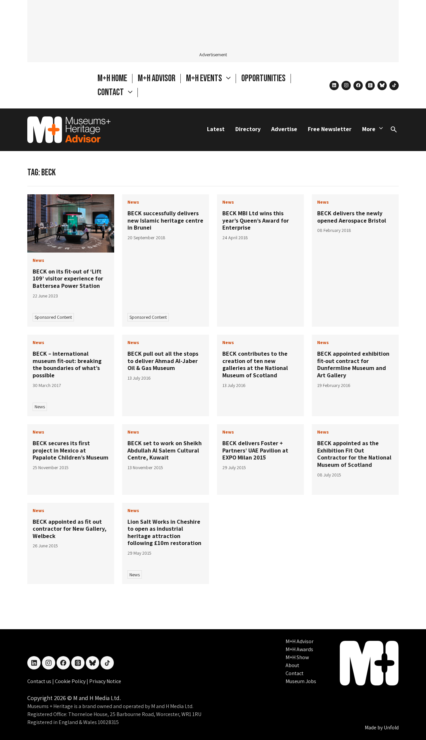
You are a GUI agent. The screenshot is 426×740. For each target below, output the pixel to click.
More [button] (368, 129)
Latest (216, 129)
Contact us (39, 681)
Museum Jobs (301, 681)
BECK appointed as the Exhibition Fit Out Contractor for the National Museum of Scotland (354, 453)
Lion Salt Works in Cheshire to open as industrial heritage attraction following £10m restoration (164, 532)
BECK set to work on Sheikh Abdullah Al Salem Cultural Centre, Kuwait (164, 450)
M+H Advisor (156, 78)
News (40, 407)
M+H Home (112, 78)
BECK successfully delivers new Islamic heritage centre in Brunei (165, 220)
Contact (295, 673)
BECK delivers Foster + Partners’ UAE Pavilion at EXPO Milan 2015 (255, 450)
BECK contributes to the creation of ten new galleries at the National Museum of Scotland (255, 364)
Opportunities (263, 78)
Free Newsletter (329, 129)
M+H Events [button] (204, 78)
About (292, 665)
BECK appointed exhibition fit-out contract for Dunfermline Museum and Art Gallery (353, 364)
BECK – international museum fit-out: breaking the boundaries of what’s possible (67, 364)
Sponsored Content (53, 317)
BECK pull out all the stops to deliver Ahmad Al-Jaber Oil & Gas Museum (162, 361)
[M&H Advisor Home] (68, 129)
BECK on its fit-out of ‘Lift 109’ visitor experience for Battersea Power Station (68, 278)
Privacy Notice (105, 681)
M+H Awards (299, 649)
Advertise (284, 129)
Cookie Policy (71, 681)
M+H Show (297, 657)
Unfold (391, 727)
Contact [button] (111, 92)
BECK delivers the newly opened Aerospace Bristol (351, 216)
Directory (248, 129)
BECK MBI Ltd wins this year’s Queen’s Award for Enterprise (255, 220)
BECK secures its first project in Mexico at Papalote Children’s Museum (70, 450)
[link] (70, 223)
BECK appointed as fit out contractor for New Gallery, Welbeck (69, 529)
